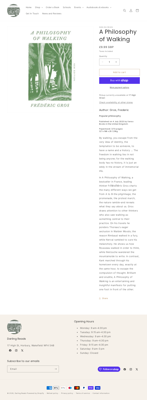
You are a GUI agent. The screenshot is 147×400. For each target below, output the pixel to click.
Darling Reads (20, 393)
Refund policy (52, 393)
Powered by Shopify (35, 393)
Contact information (101, 393)
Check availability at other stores (116, 102)
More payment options (119, 87)
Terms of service (83, 393)
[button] (38, 7)
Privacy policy (67, 393)
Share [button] (105, 298)
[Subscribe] (55, 369)
